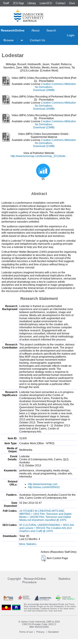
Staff (6, 3)
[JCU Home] (29, 15)
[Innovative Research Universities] (24, 598)
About (35, 30)
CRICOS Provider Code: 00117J (39, 624)
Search (51, 30)
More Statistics (27, 544)
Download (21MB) (44, 146)
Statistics (64, 578)
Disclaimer (53, 632)
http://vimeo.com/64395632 (44, 487)
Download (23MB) (44, 127)
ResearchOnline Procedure (34, 580)
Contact (60, 3)
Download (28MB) (44, 90)
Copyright (14, 578)
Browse (8, 40)
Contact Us (37, 40)
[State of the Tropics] (65, 598)
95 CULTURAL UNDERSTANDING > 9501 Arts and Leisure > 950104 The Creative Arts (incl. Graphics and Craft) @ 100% (46, 528)
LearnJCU (46, 3)
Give (72, 3)
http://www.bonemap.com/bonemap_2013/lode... (39, 156)
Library (32, 3)
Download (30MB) (44, 108)
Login (71, 35)
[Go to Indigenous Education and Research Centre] (6, 607)
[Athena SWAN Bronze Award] (8, 598)
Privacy (40, 632)
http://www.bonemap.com (42, 484)
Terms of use (26, 632)
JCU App (18, 3)
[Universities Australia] (43, 598)
